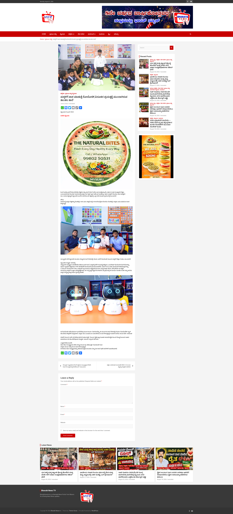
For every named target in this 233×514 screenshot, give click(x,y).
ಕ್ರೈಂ (109, 34)
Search (171, 48)
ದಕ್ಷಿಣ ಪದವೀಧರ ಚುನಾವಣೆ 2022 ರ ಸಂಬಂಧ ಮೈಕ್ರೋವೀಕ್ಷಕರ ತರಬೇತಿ (118, 366)
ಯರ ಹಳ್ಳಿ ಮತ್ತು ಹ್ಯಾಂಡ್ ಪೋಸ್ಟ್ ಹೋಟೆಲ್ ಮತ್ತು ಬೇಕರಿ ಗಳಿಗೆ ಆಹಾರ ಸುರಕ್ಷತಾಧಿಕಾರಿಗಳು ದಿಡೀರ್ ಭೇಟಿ (161, 66)
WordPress (95, 511)
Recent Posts (146, 56)
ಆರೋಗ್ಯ (116, 34)
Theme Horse (73, 511)
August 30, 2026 (154, 72)
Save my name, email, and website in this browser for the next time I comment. (86, 430)
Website (63, 422)
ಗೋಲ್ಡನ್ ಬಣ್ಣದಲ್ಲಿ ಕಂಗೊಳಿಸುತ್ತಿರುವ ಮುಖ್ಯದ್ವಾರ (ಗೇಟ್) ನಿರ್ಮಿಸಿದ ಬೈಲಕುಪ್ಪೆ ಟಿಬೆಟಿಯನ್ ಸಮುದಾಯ (77, 366)
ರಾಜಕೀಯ (101, 34)
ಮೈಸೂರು (62, 34)
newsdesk (72, 103)
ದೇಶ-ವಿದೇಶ (81, 34)
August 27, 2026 (154, 85)
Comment (64, 384)
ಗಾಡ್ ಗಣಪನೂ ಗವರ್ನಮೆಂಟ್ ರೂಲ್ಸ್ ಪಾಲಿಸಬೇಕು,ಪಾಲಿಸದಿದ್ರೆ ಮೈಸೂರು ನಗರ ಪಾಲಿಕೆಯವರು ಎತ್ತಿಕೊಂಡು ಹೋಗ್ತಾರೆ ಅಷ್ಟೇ (160, 95)
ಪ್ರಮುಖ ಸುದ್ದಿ (53, 34)
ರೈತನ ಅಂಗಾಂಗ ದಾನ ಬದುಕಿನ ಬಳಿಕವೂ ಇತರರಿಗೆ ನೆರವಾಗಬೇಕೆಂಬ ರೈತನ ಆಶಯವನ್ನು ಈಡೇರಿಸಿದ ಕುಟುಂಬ (161, 110)
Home (44, 34)
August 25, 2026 (154, 100)
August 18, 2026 (154, 115)
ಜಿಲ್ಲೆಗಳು (70, 34)
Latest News (46, 445)
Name (63, 406)
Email (63, 414)
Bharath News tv (56, 511)
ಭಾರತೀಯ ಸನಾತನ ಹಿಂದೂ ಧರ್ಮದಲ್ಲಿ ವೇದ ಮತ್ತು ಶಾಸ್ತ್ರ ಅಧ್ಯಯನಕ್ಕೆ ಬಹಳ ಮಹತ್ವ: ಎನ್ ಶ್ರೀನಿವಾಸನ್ (160, 80)
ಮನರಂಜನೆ (91, 34)
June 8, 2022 (64, 103)
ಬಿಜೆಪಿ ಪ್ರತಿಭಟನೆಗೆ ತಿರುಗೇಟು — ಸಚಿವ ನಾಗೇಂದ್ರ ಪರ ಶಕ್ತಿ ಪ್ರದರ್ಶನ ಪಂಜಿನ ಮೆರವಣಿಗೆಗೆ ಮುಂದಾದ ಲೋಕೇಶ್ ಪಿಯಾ (161, 123)
